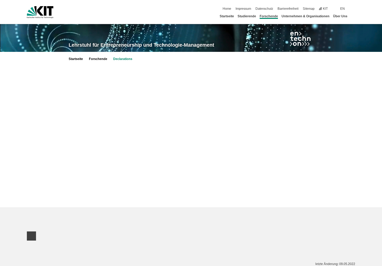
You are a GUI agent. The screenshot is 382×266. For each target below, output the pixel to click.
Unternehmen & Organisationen (305, 16)
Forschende (269, 16)
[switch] (353, 9)
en (342, 8)
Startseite (227, 16)
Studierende (247, 16)
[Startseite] (353, 16)
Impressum (243, 8)
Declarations (122, 59)
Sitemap (309, 8)
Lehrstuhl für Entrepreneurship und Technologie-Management (141, 45)
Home (227, 8)
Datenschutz (264, 8)
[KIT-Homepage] (40, 12)
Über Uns (340, 16)
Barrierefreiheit (288, 8)
